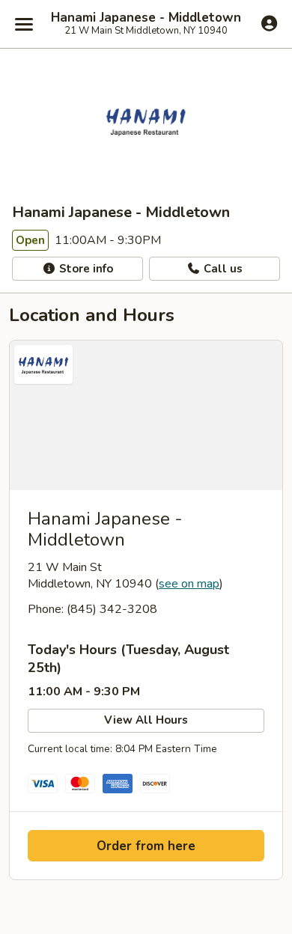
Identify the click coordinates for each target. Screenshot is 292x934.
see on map (189, 584)
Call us (222, 268)
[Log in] (269, 23)
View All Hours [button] (146, 719)
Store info (84, 268)
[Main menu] (24, 24)
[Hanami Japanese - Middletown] (146, 415)
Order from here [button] (146, 846)
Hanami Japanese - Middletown (146, 17)
